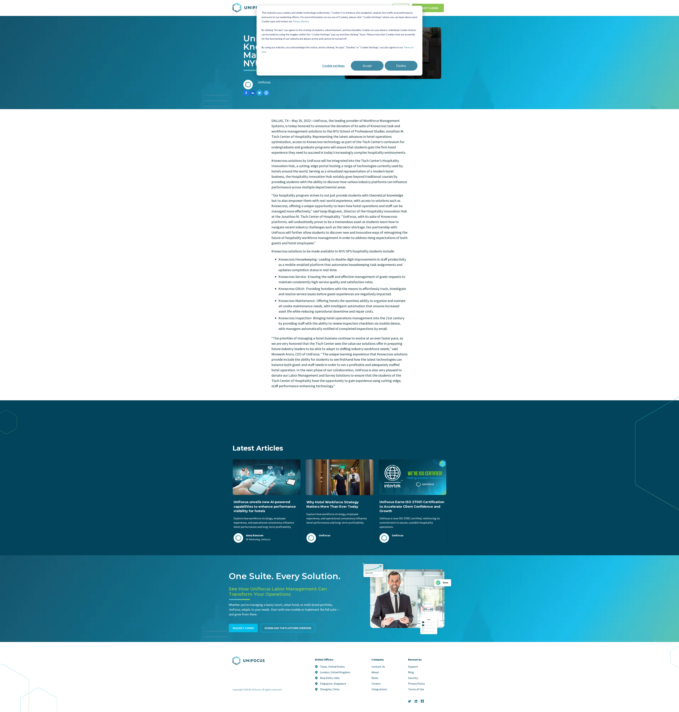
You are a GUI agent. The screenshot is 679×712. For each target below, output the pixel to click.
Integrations (379, 689)
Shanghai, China (330, 689)
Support (413, 666)
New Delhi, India (330, 678)
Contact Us (378, 666)
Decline (401, 66)
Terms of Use (416, 689)
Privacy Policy (416, 683)
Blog (411, 672)
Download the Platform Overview (288, 628)
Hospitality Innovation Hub (311, 176)
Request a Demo (428, 8)
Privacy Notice (301, 21)
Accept (367, 66)
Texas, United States (332, 666)
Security (413, 678)
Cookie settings (333, 66)
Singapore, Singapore (333, 683)
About (375, 672)
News (375, 678)
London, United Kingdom (335, 672)
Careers (376, 683)
